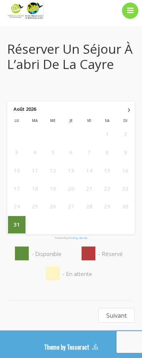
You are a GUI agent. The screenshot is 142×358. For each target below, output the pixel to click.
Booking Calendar (78, 238)
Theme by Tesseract (66, 347)
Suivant (116, 316)
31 (16, 224)
